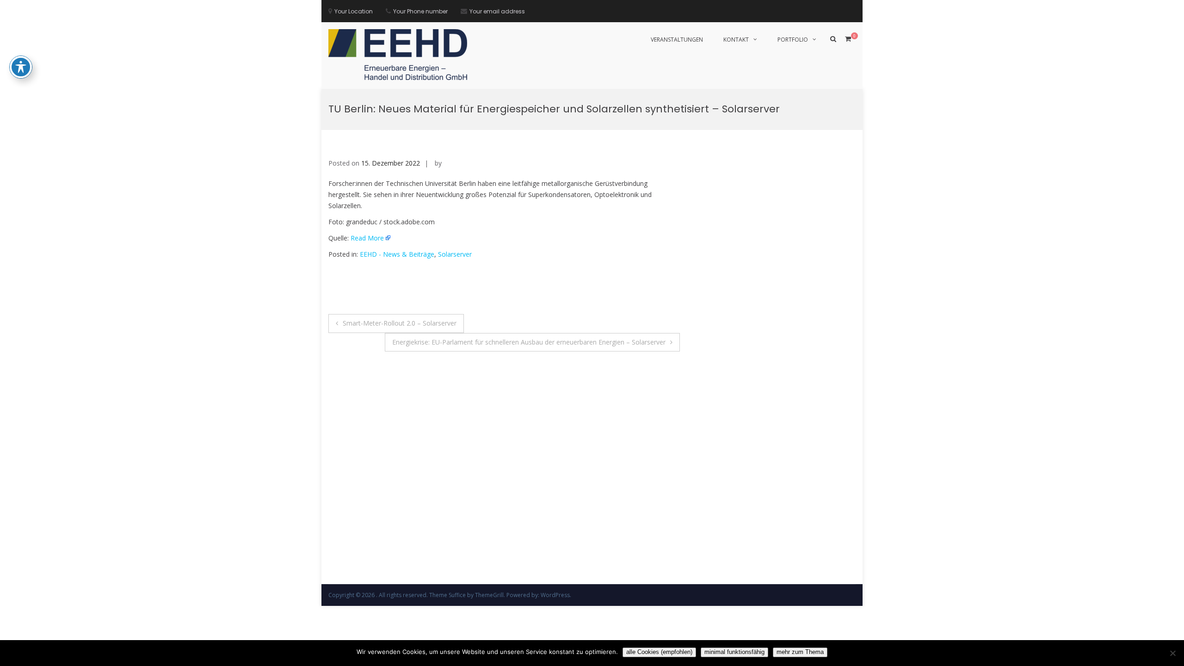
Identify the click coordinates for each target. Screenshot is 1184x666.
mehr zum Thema (800, 651)
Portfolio (792, 39)
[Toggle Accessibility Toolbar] (21, 67)
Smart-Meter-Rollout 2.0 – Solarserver (399, 323)
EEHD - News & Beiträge (397, 254)
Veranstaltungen (677, 39)
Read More (367, 238)
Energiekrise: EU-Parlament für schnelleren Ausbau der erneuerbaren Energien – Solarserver (529, 342)
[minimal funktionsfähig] (1172, 653)
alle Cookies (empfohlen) (659, 651)
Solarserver (455, 254)
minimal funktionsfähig (734, 651)
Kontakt (736, 39)
